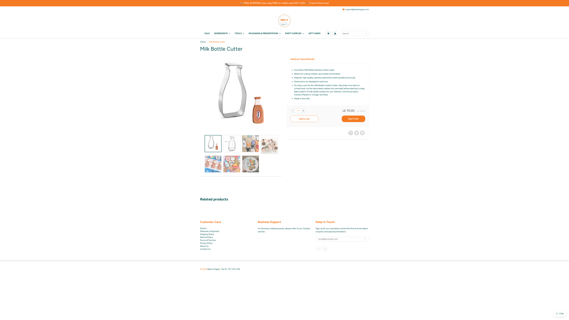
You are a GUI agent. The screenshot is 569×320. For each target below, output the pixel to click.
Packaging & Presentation (263, 33)
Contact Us (205, 249)
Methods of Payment (209, 231)
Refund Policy (206, 237)
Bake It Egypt (213, 269)
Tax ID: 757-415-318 (230, 269)
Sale (207, 33)
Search (203, 228)
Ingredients (221, 33)
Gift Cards (315, 33)
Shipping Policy (207, 234)
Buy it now (353, 118)
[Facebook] (319, 249)
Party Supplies (293, 33)
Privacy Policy (206, 243)
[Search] (366, 33)
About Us (204, 246)
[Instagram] (325, 249)
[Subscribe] (365, 239)
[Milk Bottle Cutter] (241, 96)
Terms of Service (208, 240)
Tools (238, 33)
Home (203, 42)
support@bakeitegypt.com (357, 9)
